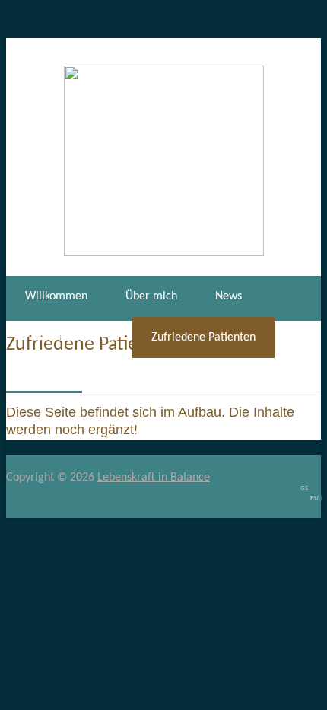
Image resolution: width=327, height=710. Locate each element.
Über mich (151, 296)
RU (314, 497)
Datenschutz (222, 379)
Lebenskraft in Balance (153, 478)
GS (304, 488)
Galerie (43, 379)
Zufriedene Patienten (203, 337)
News (228, 296)
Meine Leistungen (69, 337)
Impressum (127, 379)
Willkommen (56, 296)
